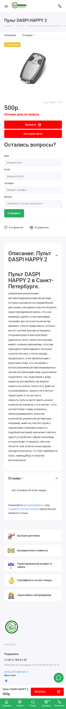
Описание (10, 35)
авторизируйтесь (34, 505)
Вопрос (8, 196)
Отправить (14, 213)
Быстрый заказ (33, 133)
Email (7, 169)
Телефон (9, 183)
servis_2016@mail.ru (16, 671)
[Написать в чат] (59, 678)
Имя (6, 155)
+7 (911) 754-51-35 (15, 659)
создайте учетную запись (23, 509)
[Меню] (6, 6)
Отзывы (29, 35)
